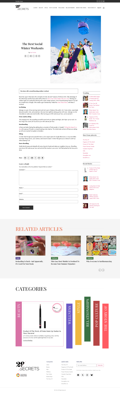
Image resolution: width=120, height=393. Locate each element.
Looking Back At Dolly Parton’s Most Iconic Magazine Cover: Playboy (94, 187)
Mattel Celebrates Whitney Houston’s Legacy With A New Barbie (94, 196)
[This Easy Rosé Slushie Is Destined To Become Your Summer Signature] (66, 246)
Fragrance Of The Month (89, 142)
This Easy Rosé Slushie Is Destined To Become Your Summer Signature (65, 262)
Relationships (70, 7)
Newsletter (85, 153)
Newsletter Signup (19, 1)
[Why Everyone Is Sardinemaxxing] (101, 246)
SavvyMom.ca (86, 157)
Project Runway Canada (88, 146)
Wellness (61, 7)
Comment (22, 169)
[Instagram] (87, 375)
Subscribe (100, 365)
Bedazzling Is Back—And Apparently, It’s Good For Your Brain (29, 262)
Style (46, 7)
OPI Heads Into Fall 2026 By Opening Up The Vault (94, 205)
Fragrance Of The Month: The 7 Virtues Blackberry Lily (94, 118)
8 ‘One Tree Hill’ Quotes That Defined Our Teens (94, 105)
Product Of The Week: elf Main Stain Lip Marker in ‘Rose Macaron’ (94, 169)
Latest (35, 7)
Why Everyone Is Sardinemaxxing (99, 261)
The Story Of (92, 7)
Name (21, 187)
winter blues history (62, 102)
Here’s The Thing (81, 7)
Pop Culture (53, 7)
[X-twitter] (82, 375)
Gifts (84, 151)
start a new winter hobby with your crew (58, 99)
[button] (25, 56)
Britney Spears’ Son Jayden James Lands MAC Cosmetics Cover (94, 112)
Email (21, 193)
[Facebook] (78, 375)
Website (21, 199)
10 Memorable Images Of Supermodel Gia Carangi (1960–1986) (94, 98)
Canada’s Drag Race (88, 148)
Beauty (41, 7)
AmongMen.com (87, 155)
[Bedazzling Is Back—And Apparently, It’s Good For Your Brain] (30, 246)
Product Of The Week (88, 144)
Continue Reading (27, 340)
